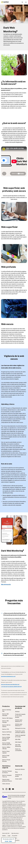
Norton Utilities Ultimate (6, 747)
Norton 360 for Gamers (6, 725)
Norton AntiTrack (6, 732)
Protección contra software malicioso (20, 731)
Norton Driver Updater (5, 752)
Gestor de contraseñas (18, 749)
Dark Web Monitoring (18, 745)
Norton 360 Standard (5, 714)
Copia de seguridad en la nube (20, 735)
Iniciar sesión (18, 779)
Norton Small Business (5, 756)
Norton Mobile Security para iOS (6, 743)
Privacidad (14, 835)
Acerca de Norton (20, 769)
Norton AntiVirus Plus (6, 710)
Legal (9, 835)
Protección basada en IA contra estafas (20, 715)
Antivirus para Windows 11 (18, 724)
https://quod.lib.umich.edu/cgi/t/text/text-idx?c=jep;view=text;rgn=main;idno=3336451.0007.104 (11, 685)
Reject (10, 841)
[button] (14, 614)
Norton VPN (5, 729)
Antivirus (17, 711)
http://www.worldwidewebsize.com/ (8, 676)
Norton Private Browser (6, 760)
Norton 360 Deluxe (7, 718)
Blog (16, 772)
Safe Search (18, 742)
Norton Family (6, 734)
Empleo (4, 835)
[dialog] (8, 840)
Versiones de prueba (18, 775)
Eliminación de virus (20, 728)
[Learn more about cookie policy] (13, 839)
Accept (6, 841)
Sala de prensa (15, 833)
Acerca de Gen (5, 833)
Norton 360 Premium (5, 721)
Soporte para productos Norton (7, 780)
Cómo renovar (6, 783)
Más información (6, 584)
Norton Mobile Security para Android (6, 739)
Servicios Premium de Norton (7, 771)
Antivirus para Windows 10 (18, 720)
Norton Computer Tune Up (7, 776)
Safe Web (17, 739)
